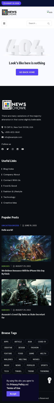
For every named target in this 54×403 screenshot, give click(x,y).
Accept (13, 394)
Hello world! (7, 230)
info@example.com (13, 137)
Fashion (35, 347)
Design (21, 347)
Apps (6, 342)
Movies (36, 359)
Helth (43, 353)
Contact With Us (11, 180)
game (31, 353)
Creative (8, 347)
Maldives (8, 359)
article (18, 342)
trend (31, 371)
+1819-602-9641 (12, 132)
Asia (30, 342)
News (18, 365)
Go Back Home (27, 72)
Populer (31, 365)
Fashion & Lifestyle (12, 191)
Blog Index (8, 169)
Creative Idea (10, 202)
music (6, 365)
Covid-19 (42, 342)
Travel (18, 371)
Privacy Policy (17, 384)
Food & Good (10, 185)
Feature (8, 353)
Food (20, 353)
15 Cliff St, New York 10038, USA (18, 127)
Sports (44, 365)
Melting (23, 359)
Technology (9, 197)
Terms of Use (13, 387)
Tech (6, 371)
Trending (44, 371)
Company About (11, 174)
